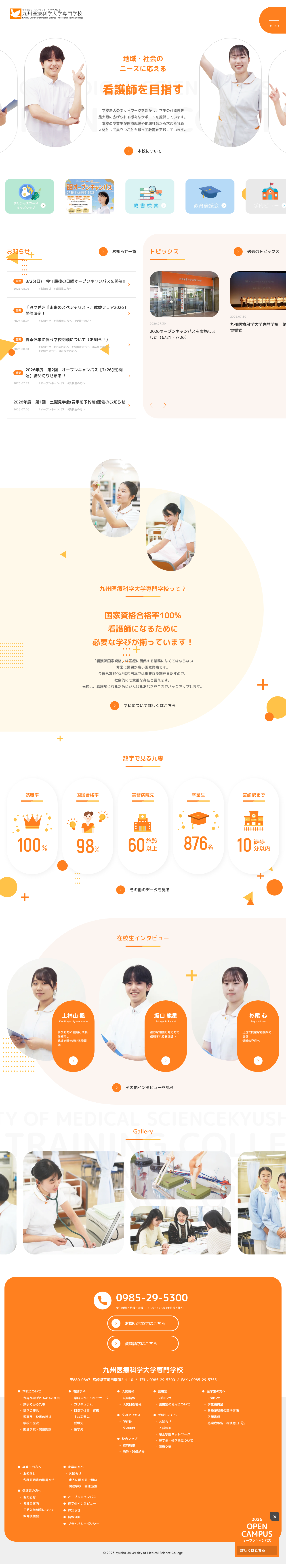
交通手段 (129, 1428)
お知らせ (165, 1398)
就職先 (78, 1423)
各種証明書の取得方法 (223, 1410)
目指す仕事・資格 (86, 1410)
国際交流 (165, 1447)
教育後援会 (31, 1516)
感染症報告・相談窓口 (223, 1423)
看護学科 (79, 1391)
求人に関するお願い (83, 1480)
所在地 (127, 1422)
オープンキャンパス (82, 1497)
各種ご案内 (31, 1503)
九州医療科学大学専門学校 (143, 1370)
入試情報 (128, 1391)
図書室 (162, 1391)
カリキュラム (83, 1404)
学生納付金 (215, 1404)
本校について (31, 1391)
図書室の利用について (174, 1404)
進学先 (78, 1429)
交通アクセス (131, 1415)
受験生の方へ (167, 1415)
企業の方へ (76, 1467)
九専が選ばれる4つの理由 (41, 1398)
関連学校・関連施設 (37, 1429)
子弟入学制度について (39, 1510)
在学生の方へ (216, 1391)
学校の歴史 (31, 1423)
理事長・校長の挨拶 (37, 1417)
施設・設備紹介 (134, 1451)
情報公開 (74, 1517)
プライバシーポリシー (83, 1524)
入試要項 (165, 1428)
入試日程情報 (132, 1404)
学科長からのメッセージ (91, 1398)
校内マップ (129, 1439)
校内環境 (129, 1445)
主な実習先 (82, 1417)
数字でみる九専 (34, 1404)
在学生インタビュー (82, 1503)
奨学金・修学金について (176, 1440)
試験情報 (129, 1398)
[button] (165, 405)
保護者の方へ (31, 1490)
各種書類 (214, 1417)
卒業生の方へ (31, 1467)
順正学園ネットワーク (174, 1434)
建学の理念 (31, 1410)
